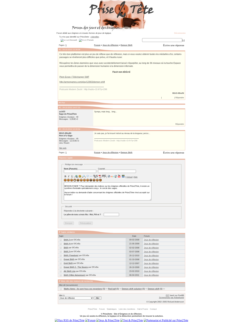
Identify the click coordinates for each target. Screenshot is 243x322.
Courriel (101, 169)
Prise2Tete (92, 309)
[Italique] (68, 176)
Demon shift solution (132, 289)
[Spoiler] (104, 176)
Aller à (61, 295)
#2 (60, 107)
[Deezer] (112, 176)
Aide (136, 177)
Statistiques (112, 309)
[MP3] (115, 176)
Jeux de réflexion (110, 45)
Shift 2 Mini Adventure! (74, 275)
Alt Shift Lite (69, 271)
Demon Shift (126, 45)
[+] (183, 40)
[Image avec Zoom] (83, 176)
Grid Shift (68, 263)
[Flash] (108, 176)
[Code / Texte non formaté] (91, 176)
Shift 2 (67, 240)
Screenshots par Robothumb (171, 297)
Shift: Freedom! (71, 255)
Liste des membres (127, 309)
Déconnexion (180, 33)
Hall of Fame (142, 309)
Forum (97, 45)
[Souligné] (72, 176)
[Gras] (65, 176)
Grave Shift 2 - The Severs (76, 267)
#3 (60, 129)
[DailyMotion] (123, 176)
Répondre (179, 97)
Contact (153, 309)
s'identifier (95, 37)
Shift (66, 247)
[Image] (79, 176)
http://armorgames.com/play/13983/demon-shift (82, 82)
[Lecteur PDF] (100, 176)
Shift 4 (67, 244)
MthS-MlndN (178, 93)
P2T (167, 295)
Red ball (112, 289)
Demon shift (153, 289)
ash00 (62, 111)
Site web (62, 148)
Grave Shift (69, 259)
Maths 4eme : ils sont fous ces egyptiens (83, 289)
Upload (129, 177)
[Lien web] (76, 176)
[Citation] (87, 176)
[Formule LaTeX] (95, 176)
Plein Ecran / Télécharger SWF (74, 77)
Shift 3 (67, 251)
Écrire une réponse (173, 45)
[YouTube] (119, 176)
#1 (60, 49)
